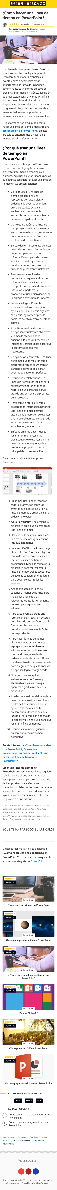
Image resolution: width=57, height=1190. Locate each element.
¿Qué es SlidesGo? (28, 1013)
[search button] (52, 4)
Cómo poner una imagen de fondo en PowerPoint (28, 1124)
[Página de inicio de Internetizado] (28, 3)
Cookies (36, 1183)
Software (22, 1137)
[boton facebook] (36, 1171)
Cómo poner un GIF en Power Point (28, 1048)
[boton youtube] (21, 1171)
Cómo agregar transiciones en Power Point (28, 1083)
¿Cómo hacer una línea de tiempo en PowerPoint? (25, 757)
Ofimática (34, 1137)
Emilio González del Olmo (23, 29)
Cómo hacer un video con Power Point (28, 905)
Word (29, 1100)
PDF (39, 1100)
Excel (18, 1100)
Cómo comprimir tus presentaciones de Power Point (29, 1116)
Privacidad (26, 1183)
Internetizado (9, 1137)
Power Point (37, 861)
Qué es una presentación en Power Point (20, 751)
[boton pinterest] (28, 1171)
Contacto (45, 1183)
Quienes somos (13, 1183)
